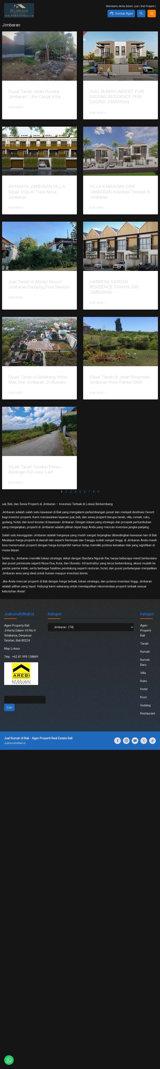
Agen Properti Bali (145, 630)
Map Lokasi (12, 648)
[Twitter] (143, 740)
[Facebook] (117, 740)
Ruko (143, 681)
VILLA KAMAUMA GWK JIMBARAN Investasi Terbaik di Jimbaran (119, 191)
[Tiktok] (152, 740)
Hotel (144, 689)
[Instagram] (126, 740)
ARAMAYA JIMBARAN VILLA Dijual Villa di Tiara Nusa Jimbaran (36, 191)
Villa (143, 673)
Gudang (145, 705)
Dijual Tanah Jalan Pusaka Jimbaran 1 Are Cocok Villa (34, 94)
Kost (143, 697)
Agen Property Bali (16, 625)
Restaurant (147, 713)
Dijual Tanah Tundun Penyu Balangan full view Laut (34, 469)
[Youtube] (135, 740)
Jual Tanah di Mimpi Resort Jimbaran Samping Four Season (39, 284)
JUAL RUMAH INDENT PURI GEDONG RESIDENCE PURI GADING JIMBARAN (116, 96)
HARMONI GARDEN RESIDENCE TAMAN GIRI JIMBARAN (114, 287)
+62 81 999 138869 (25, 657)
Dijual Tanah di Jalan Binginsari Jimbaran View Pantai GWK (119, 379)
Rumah (145, 652)
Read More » (16, 107)
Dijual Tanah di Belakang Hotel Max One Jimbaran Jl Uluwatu (37, 379)
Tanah (144, 643)
